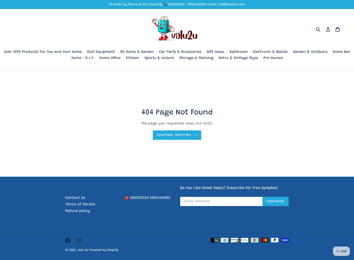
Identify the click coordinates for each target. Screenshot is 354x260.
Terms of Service (80, 204)
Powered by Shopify (104, 250)
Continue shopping (174, 135)
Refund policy (77, 211)
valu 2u (82, 250)
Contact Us (75, 198)
